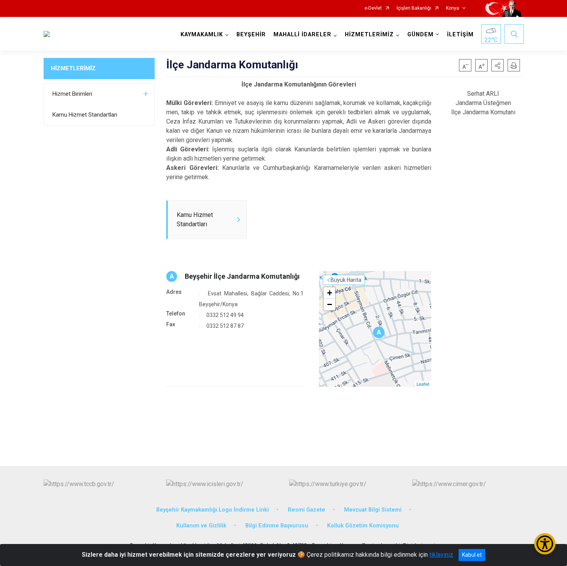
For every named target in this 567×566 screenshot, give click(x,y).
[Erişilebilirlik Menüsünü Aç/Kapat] (544, 543)
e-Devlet (373, 8)
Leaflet (423, 384)
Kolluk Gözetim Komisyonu (363, 525)
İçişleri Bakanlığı (414, 8)
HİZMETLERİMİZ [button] (369, 34)
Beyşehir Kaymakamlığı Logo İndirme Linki (212, 510)
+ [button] (329, 293)
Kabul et (472, 555)
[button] (497, 65)
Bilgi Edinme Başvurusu (276, 525)
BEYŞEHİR (251, 34)
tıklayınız (441, 554)
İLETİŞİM (460, 34)
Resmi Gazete (306, 510)
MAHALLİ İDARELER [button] (302, 34)
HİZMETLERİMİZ (73, 68)
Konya (452, 8)
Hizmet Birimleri (72, 93)
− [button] (329, 304)
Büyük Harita (346, 280)
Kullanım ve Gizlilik (201, 525)
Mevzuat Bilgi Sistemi (373, 510)
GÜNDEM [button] (420, 34)
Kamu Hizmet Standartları (84, 114)
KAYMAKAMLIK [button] (202, 34)
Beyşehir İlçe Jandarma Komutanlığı (242, 276)
